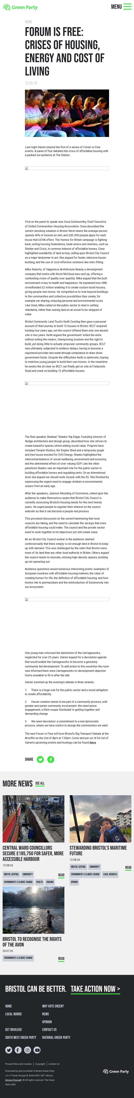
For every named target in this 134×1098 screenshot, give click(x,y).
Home (8, 1006)
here (93, 742)
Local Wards (13, 1014)
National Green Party (56, 1038)
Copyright (40, 1064)
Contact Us (49, 1030)
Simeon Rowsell (13, 1080)
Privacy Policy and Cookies (18, 1064)
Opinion (47, 1022)
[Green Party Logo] (20, 7)
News (45, 1014)
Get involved (13, 1030)
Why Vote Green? (53, 1006)
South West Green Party (20, 1038)
